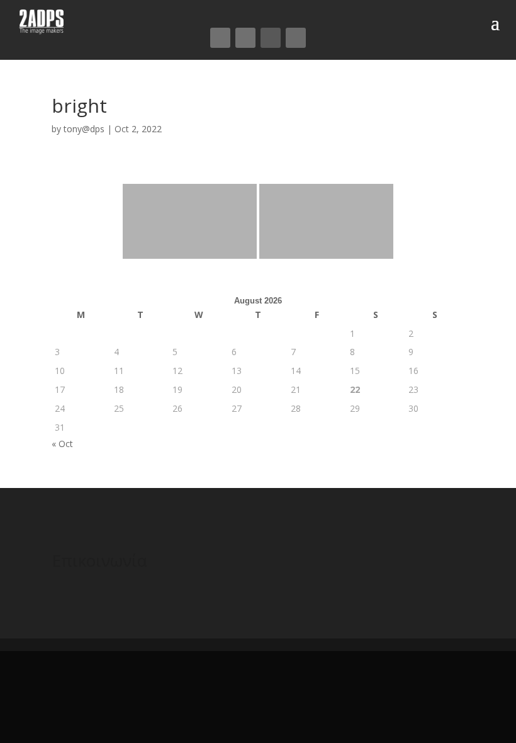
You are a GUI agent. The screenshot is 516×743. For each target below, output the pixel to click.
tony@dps (84, 129)
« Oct (62, 444)
